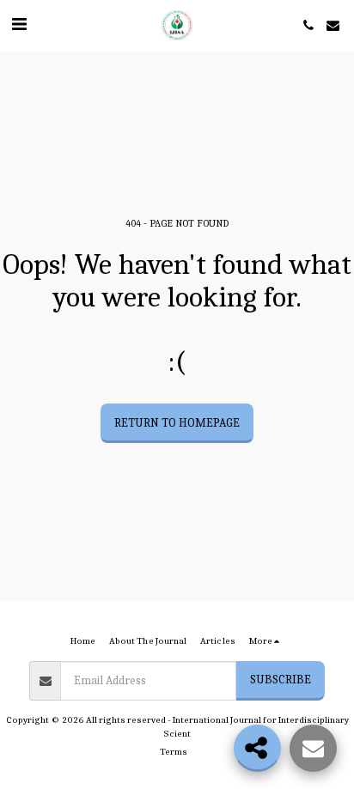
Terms (173, 751)
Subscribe (280, 679)
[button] (19, 24)
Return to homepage (177, 423)
